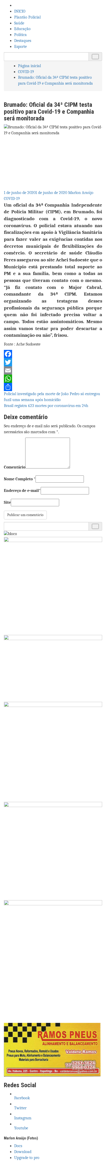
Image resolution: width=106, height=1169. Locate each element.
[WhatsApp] (53, 379)
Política (20, 34)
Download (22, 1151)
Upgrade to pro (26, 1157)
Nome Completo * (20, 479)
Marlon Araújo (80, 192)
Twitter (21, 1108)
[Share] (53, 387)
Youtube (21, 1128)
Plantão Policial (27, 17)
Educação (22, 28)
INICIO (19, 11)
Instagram (23, 1118)
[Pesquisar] (95, 56)
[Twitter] (53, 362)
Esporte (20, 46)
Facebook (22, 1098)
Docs (18, 1146)
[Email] (53, 370)
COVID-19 (12, 198)
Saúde (19, 23)
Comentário (14, 467)
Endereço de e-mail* (22, 490)
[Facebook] (53, 354)
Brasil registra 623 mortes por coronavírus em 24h (46, 405)
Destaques (22, 40)
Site (7, 502)
